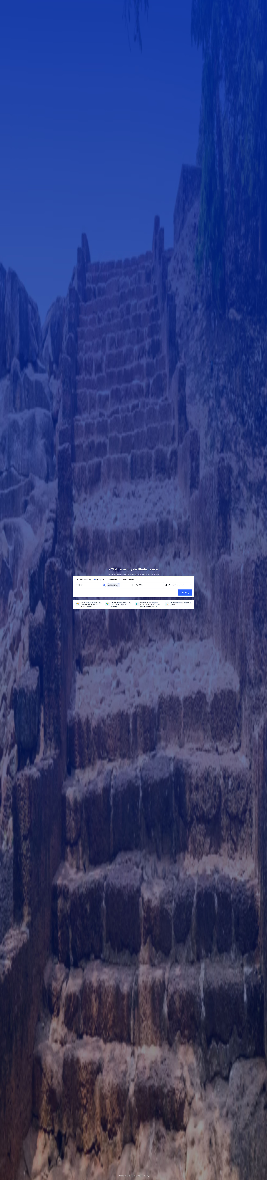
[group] (89, 585)
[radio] (83, 579)
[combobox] (79, 585)
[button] (217, 3)
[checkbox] (128, 579)
